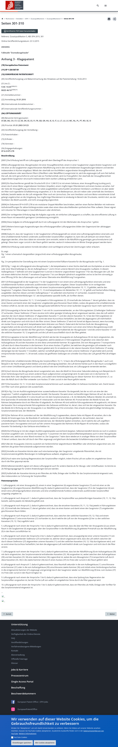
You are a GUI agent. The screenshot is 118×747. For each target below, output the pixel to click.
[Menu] (106, 6)
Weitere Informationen (27, 733)
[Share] (114, 19)
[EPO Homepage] (14, 5)
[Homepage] (2, 19)
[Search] (98, 6)
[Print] (109, 19)
